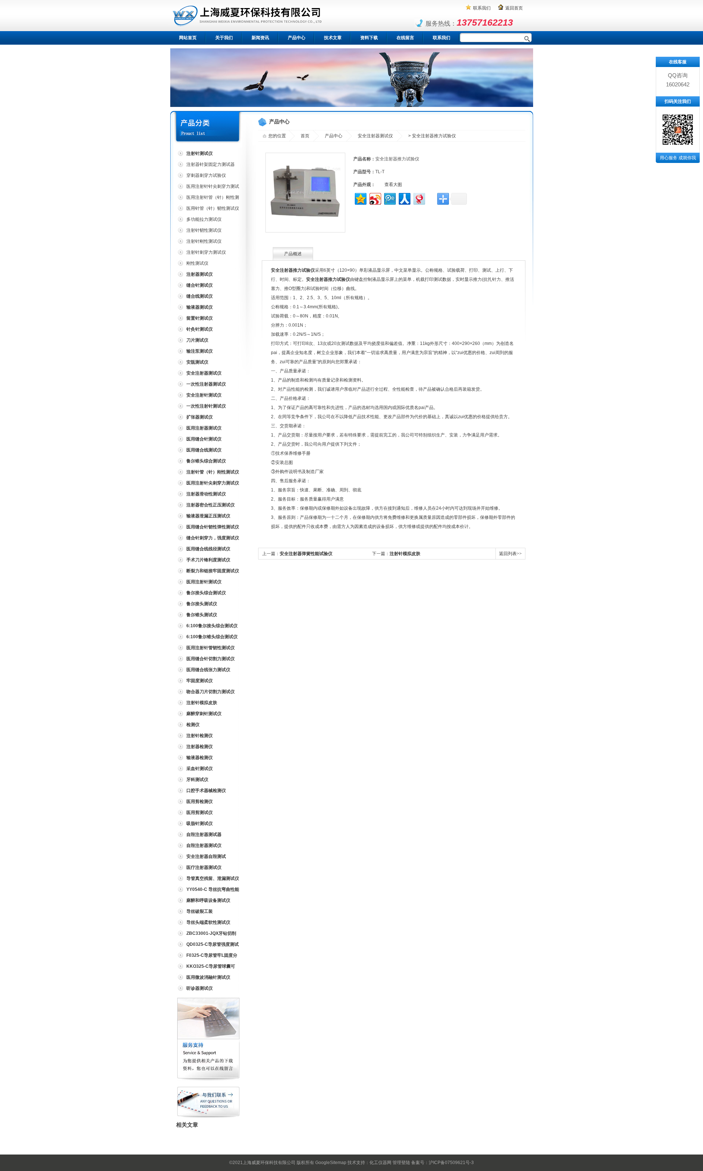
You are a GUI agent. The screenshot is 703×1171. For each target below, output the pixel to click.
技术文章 (333, 37)
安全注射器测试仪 (375, 135)
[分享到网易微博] (418, 198)
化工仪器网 (380, 1162)
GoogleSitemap (330, 1162)
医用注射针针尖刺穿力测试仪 (207, 188)
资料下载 (369, 37)
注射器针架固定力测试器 (210, 164)
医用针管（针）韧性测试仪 (212, 208)
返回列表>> (510, 553)
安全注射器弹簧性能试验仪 (306, 553)
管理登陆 (401, 1162)
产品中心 (296, 37)
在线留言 (405, 37)
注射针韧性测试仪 (204, 230)
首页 (305, 135)
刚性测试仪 (197, 263)
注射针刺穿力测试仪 (206, 252)
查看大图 (393, 184)
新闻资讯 (260, 37)
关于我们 (224, 37)
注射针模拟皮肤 (405, 553)
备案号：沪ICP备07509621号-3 (442, 1162)
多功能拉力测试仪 (204, 219)
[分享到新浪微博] (375, 198)
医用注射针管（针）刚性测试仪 (207, 198)
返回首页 (514, 8)
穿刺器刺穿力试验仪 (206, 175)
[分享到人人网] (404, 198)
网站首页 (188, 37)
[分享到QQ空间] (360, 198)
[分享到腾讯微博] (389, 198)
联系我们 (482, 8)
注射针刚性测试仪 (204, 241)
